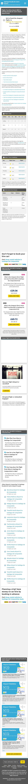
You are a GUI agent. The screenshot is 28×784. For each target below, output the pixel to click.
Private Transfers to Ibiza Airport (10, 75)
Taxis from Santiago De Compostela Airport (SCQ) (13, 97)
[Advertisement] (14, 237)
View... (4, 680)
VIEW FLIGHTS (22, 163)
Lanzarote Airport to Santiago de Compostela (16, 519)
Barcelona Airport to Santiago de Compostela (16, 492)
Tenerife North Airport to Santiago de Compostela (15, 512)
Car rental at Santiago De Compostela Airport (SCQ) (14, 89)
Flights (9, 765)
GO (23, 762)
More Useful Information (14, 754)
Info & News (13, 766)
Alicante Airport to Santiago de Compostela (15, 560)
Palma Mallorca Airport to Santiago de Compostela (15, 498)
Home (5, 765)
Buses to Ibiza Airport (7, 77)
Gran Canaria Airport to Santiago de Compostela (14, 553)
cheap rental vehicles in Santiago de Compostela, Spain (13, 598)
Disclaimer (20, 766)
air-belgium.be (21, 142)
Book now (14, 30)
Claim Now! (6, 390)
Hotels (8, 766)
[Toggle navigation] (25, 3)
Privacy (25, 766)
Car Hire (14, 765)
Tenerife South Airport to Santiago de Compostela (14, 574)
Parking (4, 766)
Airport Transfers (21, 765)
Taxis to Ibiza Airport (7, 79)
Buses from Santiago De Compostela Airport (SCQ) (13, 95)
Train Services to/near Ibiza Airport (10, 81)
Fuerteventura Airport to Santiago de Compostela (14, 526)
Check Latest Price (14, 296)
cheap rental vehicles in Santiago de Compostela (12, 260)
